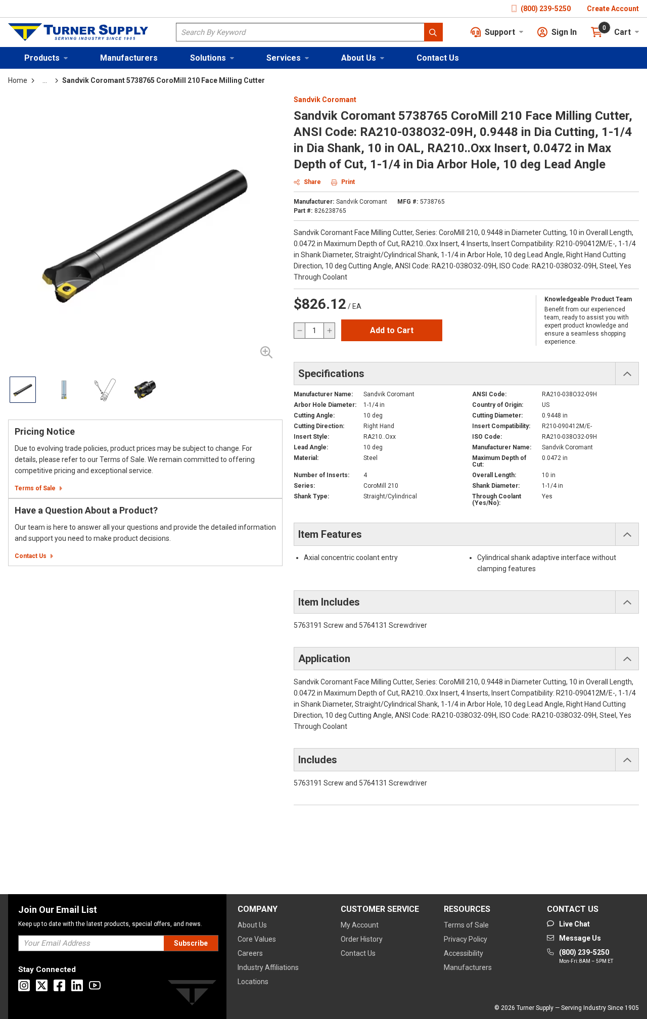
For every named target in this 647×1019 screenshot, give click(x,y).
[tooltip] (44, 80)
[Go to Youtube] (95, 985)
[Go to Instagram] (24, 985)
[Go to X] (42, 985)
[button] (46, 58)
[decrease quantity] (299, 330)
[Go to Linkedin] (77, 985)
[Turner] (192, 994)
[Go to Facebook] (59, 985)
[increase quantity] (329, 330)
